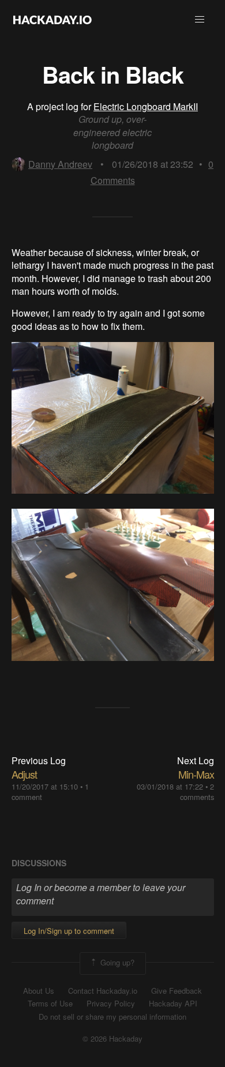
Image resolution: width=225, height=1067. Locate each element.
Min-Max (196, 774)
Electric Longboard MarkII (145, 106)
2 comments (197, 791)
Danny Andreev (60, 164)
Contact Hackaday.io (102, 991)
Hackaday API (173, 1003)
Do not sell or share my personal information (112, 1017)
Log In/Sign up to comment (69, 930)
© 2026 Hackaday (112, 1039)
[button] (199, 19)
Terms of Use (50, 1003)
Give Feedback (176, 991)
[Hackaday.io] (52, 19)
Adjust (24, 774)
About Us (38, 991)
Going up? (116, 962)
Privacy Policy (111, 1003)
